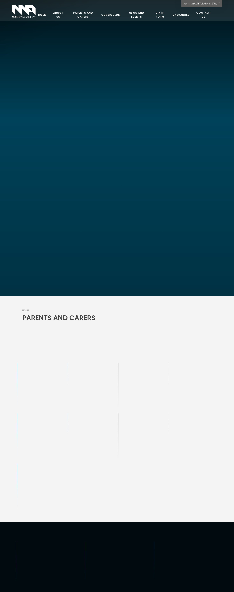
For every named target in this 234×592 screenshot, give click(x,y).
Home (26, 310)
